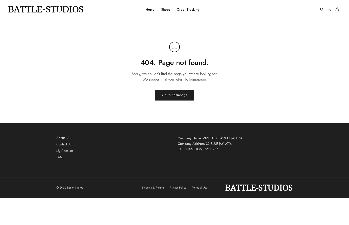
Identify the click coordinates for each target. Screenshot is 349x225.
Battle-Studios (259, 187)
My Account (64, 150)
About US (62, 138)
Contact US (63, 144)
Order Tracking (188, 9)
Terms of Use (199, 188)
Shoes (165, 9)
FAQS (60, 157)
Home (150, 9)
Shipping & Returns (153, 188)
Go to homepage (174, 95)
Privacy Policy (178, 188)
